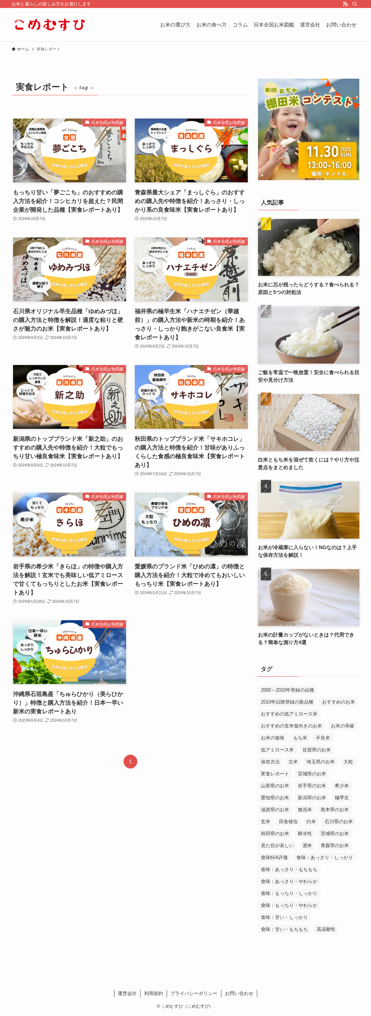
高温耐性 (326, 929)
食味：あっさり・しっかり (324, 857)
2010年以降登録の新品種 (287, 702)
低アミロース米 (277, 749)
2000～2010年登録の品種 (287, 690)
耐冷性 (305, 833)
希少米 (342, 785)
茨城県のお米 (335, 833)
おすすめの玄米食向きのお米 (291, 726)
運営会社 (127, 993)
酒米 (307, 845)
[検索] (354, 4)
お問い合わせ (239, 993)
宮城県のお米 (312, 773)
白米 (311, 821)
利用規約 (153, 993)
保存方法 (270, 761)
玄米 (265, 821)
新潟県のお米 (312, 797)
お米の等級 (342, 726)
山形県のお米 (275, 785)
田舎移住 (288, 821)
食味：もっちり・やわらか (289, 905)
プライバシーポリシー (193, 993)
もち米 (300, 738)
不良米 (323, 738)
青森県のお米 (335, 845)
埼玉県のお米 (321, 761)
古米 (293, 761)
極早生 (342, 797)
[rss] (345, 4)
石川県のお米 (339, 821)
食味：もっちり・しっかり (289, 893)
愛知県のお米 (275, 797)
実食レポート (275, 773)
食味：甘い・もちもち (284, 929)
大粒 (348, 761)
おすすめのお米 (338, 702)
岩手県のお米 (312, 785)
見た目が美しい (277, 845)
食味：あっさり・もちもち (289, 869)
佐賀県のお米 (317, 749)
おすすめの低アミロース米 (289, 714)
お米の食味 (272, 738)
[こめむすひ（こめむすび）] (49, 25)
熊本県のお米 (335, 809)
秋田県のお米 (275, 833)
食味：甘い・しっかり (284, 917)
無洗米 (305, 809)
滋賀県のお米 (275, 809)
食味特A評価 (274, 857)
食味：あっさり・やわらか (289, 881)
